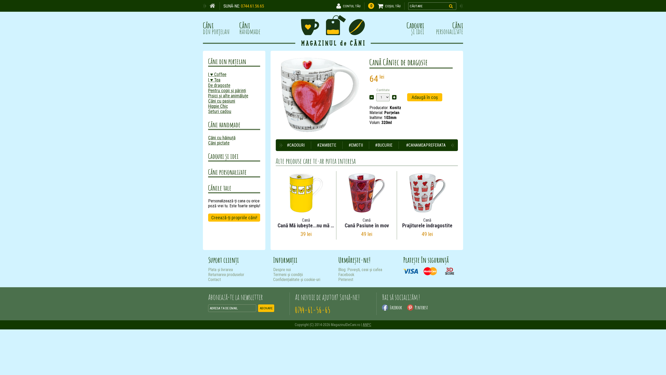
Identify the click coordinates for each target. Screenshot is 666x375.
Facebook (346, 274)
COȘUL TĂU (393, 6)
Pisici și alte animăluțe (228, 95)
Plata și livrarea (220, 269)
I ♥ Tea (214, 80)
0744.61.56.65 (252, 6)
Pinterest (345, 279)
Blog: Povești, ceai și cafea (360, 269)
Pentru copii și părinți (227, 90)
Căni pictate (218, 143)
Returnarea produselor (226, 274)
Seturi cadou (219, 111)
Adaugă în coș (425, 97)
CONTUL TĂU (352, 6)
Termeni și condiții (288, 274)
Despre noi (282, 269)
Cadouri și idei (223, 156)
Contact (214, 279)
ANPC (367, 325)
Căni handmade (224, 124)
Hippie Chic (218, 106)
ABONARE (266, 308)
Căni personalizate (227, 172)
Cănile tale (219, 187)
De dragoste (219, 85)
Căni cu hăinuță (221, 137)
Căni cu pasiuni (221, 101)
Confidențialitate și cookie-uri (296, 279)
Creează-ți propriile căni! (234, 217)
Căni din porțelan (227, 61)
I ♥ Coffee (217, 74)
